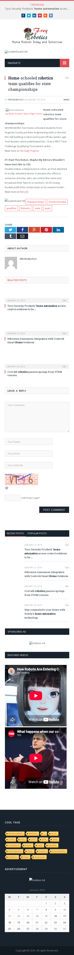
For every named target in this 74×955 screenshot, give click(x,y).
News (66, 99)
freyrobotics (15, 99)
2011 (22, 839)
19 (18, 922)
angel (25, 857)
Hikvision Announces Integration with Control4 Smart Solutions (46, 574)
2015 (33, 839)
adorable (52, 845)
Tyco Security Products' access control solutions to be (38, 8)
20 (28, 922)
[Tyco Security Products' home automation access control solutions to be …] (37, 298)
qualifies (11, 208)
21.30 (53, 833)
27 (28, 928)
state (37, 208)
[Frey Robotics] (37, 35)
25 (9, 928)
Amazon (42, 851)
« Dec (8, 934)
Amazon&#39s (58, 851)
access (28, 845)
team (47, 208)
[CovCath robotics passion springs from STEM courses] (37, 364)
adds (40, 845)
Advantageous (14, 851)
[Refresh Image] (7, 489)
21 (37, 922)
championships (35, 201)
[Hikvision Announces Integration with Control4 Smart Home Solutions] (37, 331)
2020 (55, 839)
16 (55, 916)
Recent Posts (15, 533)
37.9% (11, 839)
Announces (40, 857)
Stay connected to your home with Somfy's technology (44, 613)
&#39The (33, 833)
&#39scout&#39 (15, 833)
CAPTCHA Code (30, 498)
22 (46, 922)
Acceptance (13, 845)
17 (64, 916)
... (44, 833)
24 (64, 922)
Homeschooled (57, 201)
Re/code (24, 191)
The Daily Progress (29, 150)
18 (9, 922)
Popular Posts (37, 533)
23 (55, 922)
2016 (44, 839)
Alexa (30, 851)
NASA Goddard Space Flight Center (25, 113)
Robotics (26, 208)
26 (18, 928)
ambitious (12, 857)
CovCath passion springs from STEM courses (34, 373)
